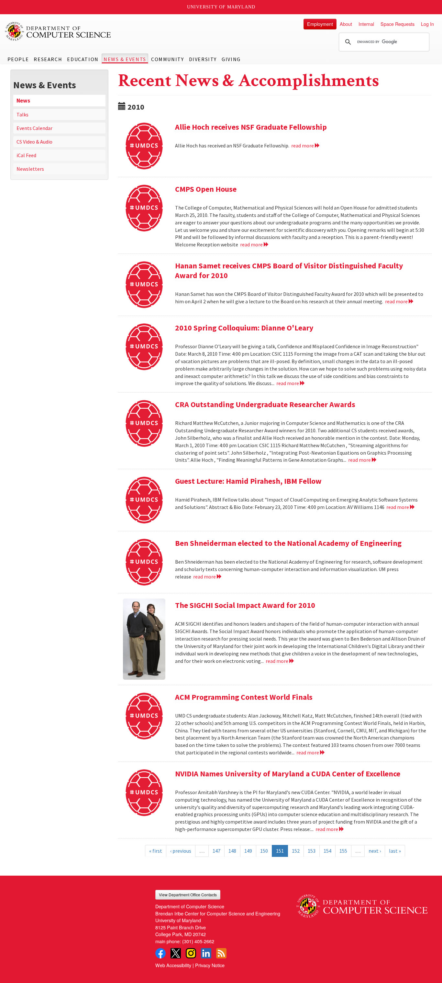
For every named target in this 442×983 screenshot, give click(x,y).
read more (303, 145)
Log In (427, 23)
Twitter (176, 953)
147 (216, 851)
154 (327, 851)
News (23, 100)
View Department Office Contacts (188, 894)
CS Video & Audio (34, 141)
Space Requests (397, 23)
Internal (366, 23)
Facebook (160, 953)
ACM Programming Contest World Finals (244, 697)
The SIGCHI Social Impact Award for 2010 (245, 605)
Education (82, 59)
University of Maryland (221, 7)
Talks (22, 114)
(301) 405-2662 (198, 941)
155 (343, 851)
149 (248, 851)
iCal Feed (26, 155)
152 (296, 851)
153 (311, 851)
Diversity (203, 59)
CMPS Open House (206, 189)
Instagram (191, 953)
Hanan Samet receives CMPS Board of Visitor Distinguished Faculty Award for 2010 (289, 270)
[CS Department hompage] (361, 904)
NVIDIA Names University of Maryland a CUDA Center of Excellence (287, 774)
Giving (231, 59)
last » (395, 851)
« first (155, 851)
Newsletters (30, 169)
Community (167, 59)
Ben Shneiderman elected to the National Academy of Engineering (288, 543)
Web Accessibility (173, 965)
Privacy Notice (210, 965)
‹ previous (180, 851)
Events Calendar (34, 128)
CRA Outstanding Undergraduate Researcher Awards (265, 404)
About (346, 23)
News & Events (125, 59)
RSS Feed (221, 953)
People (18, 59)
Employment (320, 23)
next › (375, 851)
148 (232, 851)
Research (48, 59)
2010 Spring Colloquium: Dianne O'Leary (244, 328)
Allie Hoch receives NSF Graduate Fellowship (251, 127)
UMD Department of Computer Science (58, 31)
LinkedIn (206, 953)
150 (264, 851)
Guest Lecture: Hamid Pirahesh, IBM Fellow (248, 481)
